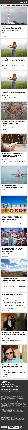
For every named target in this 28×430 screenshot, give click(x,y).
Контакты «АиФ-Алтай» (7, 384)
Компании (5, 225)
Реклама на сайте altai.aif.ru (9, 386)
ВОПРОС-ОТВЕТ (5, 310)
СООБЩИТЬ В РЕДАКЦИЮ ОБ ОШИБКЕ (11, 391)
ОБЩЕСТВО (4, 36)
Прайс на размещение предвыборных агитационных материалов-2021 (11, 388)
